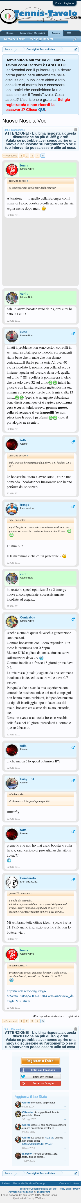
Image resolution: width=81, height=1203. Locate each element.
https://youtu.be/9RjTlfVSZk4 (38, 1144)
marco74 (27, 1153)
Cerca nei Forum (14, 39)
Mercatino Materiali (32, 33)
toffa (23, 440)
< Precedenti (10, 155)
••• (65, 1106)
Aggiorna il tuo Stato (31, 1097)
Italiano (6, 1183)
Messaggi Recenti (41, 39)
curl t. (24, 293)
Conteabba (27, 617)
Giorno (26, 1102)
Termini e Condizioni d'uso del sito (38, 1188)
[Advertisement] (40, 253)
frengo (24, 504)
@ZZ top (49, 1137)
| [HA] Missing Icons (46, 1195)
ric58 (23, 332)
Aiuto (76, 1183)
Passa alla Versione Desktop (29, 1183)
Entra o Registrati (64, 3)
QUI (41, 109)
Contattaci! (65, 1183)
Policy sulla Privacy (69, 1188)
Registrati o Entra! (40, 1061)
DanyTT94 (27, 779)
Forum (56, 33)
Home (10, 33)
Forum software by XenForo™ (18, 1195)
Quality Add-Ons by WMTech (29, 1198)
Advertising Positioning (21, 1192)
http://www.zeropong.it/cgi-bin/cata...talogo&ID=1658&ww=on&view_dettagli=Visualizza (40, 996)
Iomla (24, 165)
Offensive (28, 1112)
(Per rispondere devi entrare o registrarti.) (56, 1016)
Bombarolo (28, 878)
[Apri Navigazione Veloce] (75, 49)
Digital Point (43, 1192)
